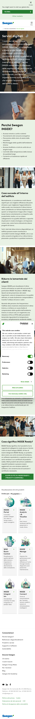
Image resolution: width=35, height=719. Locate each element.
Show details (25, 382)
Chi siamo (5, 659)
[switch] (30, 362)
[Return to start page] (8, 23)
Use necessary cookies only (17, 393)
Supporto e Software (9, 646)
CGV (24, 701)
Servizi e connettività (10, 28)
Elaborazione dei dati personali (11, 701)
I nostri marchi (7, 662)
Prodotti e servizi (8, 643)
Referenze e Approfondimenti (12, 640)
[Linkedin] (7, 685)
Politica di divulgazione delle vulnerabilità (15, 704)
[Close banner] (32, 323)
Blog (3, 671)
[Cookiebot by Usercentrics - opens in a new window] (21, 324)
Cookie (18, 698)
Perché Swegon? (8, 637)
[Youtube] (3, 685)
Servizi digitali (20, 28)
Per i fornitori (6, 668)
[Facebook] (10, 685)
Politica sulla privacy (8, 698)
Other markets (17, 16)
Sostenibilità (6, 649)
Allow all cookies (17, 387)
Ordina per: (5, 494)
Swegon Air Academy (9, 674)
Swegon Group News (9, 665)
